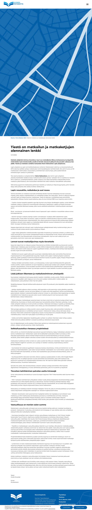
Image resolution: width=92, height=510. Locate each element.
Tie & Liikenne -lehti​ (21, 138)
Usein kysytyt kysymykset (67, 504)
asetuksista (51, 508)
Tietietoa (61, 497)
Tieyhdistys (62, 495)
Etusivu (13, 138)
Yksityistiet (62, 502)
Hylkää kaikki (66, 507)
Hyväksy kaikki (80, 507)
